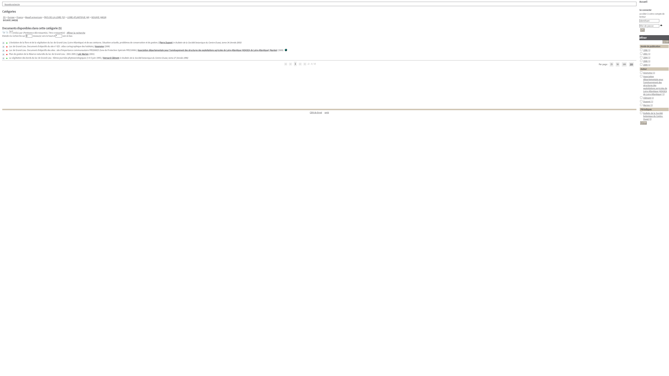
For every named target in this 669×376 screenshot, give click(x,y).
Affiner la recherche (76, 32)
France (20, 17)
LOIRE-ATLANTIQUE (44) (78, 17)
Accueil (643, 1)
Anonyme (99, 46)
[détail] (3, 43)
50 (618, 64)
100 (624, 64)
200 (631, 64)
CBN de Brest (316, 112)
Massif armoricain (33, 17)
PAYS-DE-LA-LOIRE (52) (54, 17)
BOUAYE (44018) (98, 17)
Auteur (644, 69)
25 (611, 64)
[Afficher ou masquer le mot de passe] (661, 25)
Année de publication (650, 46)
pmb (327, 112)
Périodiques (646, 109)
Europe (11, 17)
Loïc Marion (83, 54)
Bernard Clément (111, 57)
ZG (4, 17)
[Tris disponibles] (11, 32)
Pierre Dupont (165, 42)
